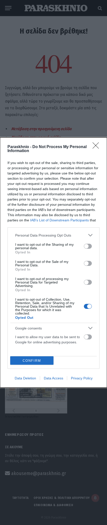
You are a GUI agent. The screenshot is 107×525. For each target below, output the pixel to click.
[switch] (88, 246)
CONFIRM (32, 361)
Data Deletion (25, 378)
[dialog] (53, 262)
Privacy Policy (82, 378)
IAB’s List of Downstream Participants (59, 220)
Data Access (53, 378)
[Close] (97, 147)
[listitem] (53, 235)
